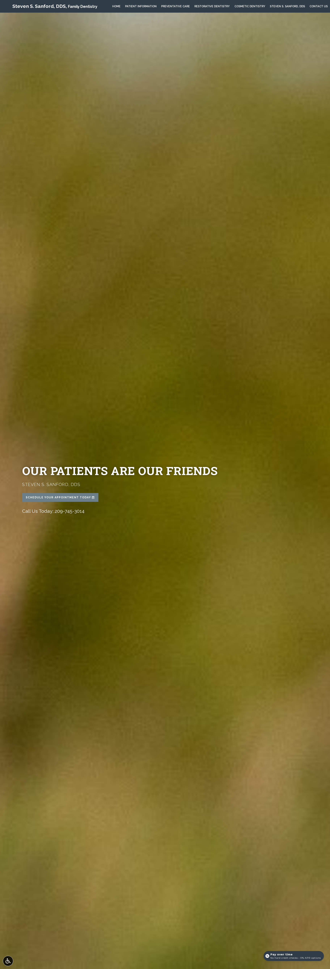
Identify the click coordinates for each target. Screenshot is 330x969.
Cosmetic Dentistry (250, 6)
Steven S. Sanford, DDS (287, 6)
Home (116, 6)
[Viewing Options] (8, 961)
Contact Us (319, 6)
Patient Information (141, 6)
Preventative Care (175, 6)
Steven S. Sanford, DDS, (54, 6)
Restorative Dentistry (212, 6)
